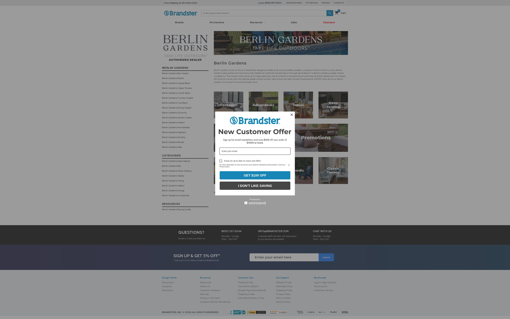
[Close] (291, 115)
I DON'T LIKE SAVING (255, 186)
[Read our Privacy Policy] (289, 165)
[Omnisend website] (255, 201)
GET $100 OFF (255, 175)
